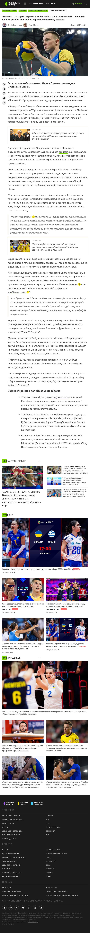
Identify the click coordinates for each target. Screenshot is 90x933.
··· (65, 3)
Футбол (5, 827)
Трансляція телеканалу (13, 820)
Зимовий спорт (9, 861)
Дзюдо (49, 873)
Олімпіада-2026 (9, 839)
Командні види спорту (58, 10)
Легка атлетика (53, 827)
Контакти (6, 888)
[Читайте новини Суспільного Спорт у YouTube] (10, 907)
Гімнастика (7, 869)
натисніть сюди (33, 922)
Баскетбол (51, 861)
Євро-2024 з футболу (11, 865)
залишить (35, 100)
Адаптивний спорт (11, 854)
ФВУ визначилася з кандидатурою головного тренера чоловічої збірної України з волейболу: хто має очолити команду (58, 136)
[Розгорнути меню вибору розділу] (25, 4)
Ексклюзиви (51, 4)
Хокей (48, 876)
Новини (49, 816)
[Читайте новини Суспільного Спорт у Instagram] (35, 907)
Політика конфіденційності (15, 895)
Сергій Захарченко (15, 25)
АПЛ (47, 835)
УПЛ (47, 820)
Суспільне (32, 920)
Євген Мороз (33, 25)
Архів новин (51, 888)
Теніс (48, 823)
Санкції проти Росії (11, 835)
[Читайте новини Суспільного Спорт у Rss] (16, 907)
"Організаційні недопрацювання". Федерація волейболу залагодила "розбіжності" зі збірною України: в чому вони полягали (55, 247)
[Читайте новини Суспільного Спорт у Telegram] (23, 907)
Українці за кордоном (12, 831)
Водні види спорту (11, 876)
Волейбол (23, 10)
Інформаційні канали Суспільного (62, 895)
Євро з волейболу (36, 4)
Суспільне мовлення (11, 891)
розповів (63, 151)
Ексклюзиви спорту (9, 10)
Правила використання (57, 891)
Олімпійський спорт (11, 873)
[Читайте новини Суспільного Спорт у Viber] (29, 907)
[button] (4, 84)
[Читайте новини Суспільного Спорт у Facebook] (4, 907)
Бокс (48, 865)
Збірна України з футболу (13, 857)
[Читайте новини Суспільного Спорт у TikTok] (41, 907)
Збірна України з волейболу (38, 10)
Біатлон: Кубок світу (11, 816)
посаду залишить (59, 397)
